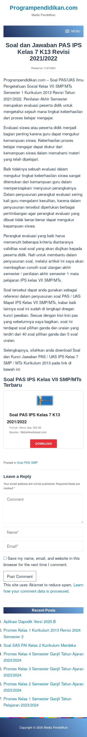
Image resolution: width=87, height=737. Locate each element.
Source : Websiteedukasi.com (28, 432)
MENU (75, 31)
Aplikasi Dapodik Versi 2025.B (29, 621)
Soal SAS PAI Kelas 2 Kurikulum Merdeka (39, 645)
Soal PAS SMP (27, 462)
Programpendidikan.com (43, 7)
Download (43, 443)
